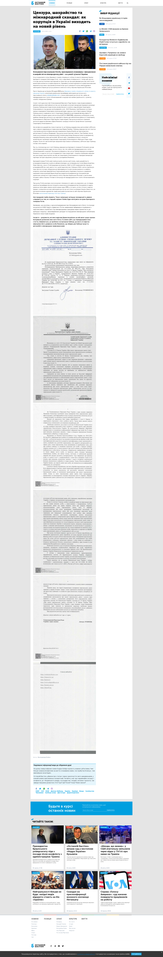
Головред (59, 922)
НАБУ (37, 791)
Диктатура (61, 793)
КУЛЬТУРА (103, 3)
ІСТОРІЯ (102, 58)
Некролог (71, 930)
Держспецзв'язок (73, 793)
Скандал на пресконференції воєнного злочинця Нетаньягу (78, 895)
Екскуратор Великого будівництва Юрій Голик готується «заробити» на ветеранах (114, 42)
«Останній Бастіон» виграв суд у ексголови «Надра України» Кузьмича (80, 850)
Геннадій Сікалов (61, 924)
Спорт (33, 932)
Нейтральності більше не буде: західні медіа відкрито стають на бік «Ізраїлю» (47, 895)
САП (42, 791)
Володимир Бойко (61, 928)
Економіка (34, 926)
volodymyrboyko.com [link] (53, 95)
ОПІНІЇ (86, 3)
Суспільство (89, 791)
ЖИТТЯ (120, 3)
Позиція (69, 827)
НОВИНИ (52, 3)
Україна (67, 791)
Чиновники (39, 793)
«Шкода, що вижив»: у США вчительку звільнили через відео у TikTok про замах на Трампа (115, 850)
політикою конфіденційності (86, 954)
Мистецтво (72, 928)
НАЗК (47, 791)
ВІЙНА (101, 34)
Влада (81, 791)
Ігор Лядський (60, 930)
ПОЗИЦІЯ (69, 3)
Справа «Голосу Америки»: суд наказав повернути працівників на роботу (114, 895)
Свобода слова (50, 793)
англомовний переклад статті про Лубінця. (52, 193)
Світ (32, 937)
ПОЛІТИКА (37, 31)
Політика (36, 827)
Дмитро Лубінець (57, 791)
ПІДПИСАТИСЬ (120, 94)
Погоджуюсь (136, 954)
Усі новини (34, 922)
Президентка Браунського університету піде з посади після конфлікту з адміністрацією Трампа (47, 851)
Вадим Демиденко (61, 926)
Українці (75, 791)
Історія (71, 924)
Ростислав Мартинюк (62, 932)
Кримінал (34, 928)
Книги (70, 926)
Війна (68, 873)
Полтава (33, 935)
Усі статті (72, 922)
